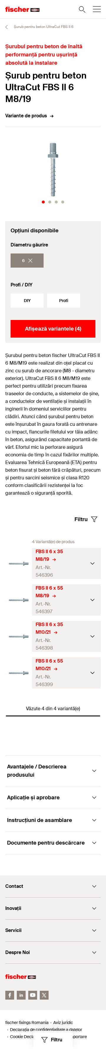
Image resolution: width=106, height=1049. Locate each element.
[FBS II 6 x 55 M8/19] (19, 600)
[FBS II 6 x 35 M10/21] (19, 636)
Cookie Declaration (27, 1036)
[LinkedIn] (21, 995)
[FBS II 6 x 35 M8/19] (19, 563)
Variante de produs (26, 116)
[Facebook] (9, 995)
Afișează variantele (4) (53, 328)
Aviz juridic (63, 1022)
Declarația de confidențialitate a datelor (46, 1029)
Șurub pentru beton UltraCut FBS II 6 (43, 26)
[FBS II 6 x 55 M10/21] (19, 673)
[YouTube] (32, 995)
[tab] (43, 202)
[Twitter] (44, 995)
